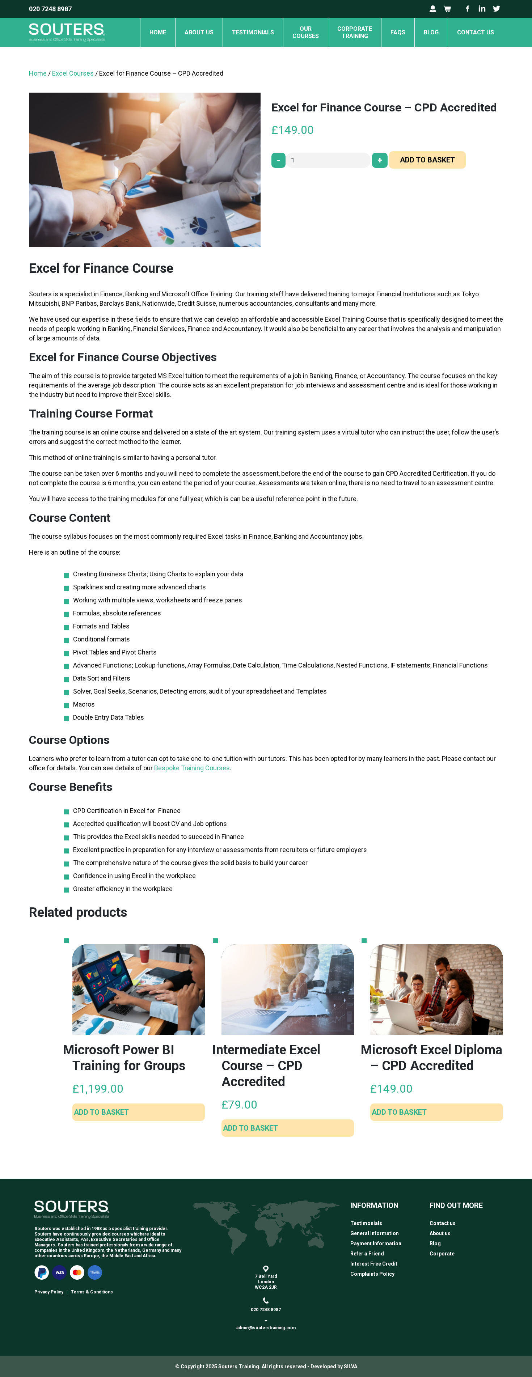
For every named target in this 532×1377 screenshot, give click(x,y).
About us (199, 32)
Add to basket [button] (101, 1112)
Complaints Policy (372, 1274)
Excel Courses (73, 73)
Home (157, 32)
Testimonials (253, 32)
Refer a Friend (367, 1254)
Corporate (442, 1254)
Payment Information (375, 1243)
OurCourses (305, 32)
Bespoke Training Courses (192, 768)
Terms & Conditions (92, 1292)
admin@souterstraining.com (266, 1327)
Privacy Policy (48, 1292)
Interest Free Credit (373, 1264)
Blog (431, 32)
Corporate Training (354, 32)
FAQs (397, 32)
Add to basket (427, 160)
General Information (374, 1233)
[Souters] (67, 44)
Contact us (475, 32)
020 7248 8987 (50, 9)
